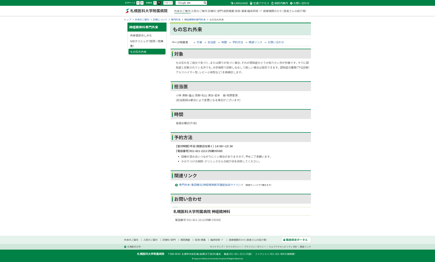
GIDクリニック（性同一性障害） (146, 43)
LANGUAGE (241, 3)
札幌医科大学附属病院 (146, 10)
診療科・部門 (215, 11)
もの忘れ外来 (138, 52)
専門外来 (175, 19)
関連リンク (255, 42)
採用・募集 (241, 11)
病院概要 (228, 11)
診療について (160, 19)
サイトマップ (216, 246)
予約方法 (237, 42)
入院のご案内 (199, 11)
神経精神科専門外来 (195, 19)
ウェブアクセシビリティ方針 (283, 246)
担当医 (212, 42)
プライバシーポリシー (255, 246)
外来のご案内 (182, 11)
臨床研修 (254, 11)
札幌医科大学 (134, 246)
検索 (205, 3)
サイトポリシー (233, 246)
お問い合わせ (276, 42)
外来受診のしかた (141, 35)
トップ (127, 19)
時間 (224, 42)
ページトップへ (422, 260)
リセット (168, 3)
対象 (199, 42)
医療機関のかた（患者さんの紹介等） (285, 11)
